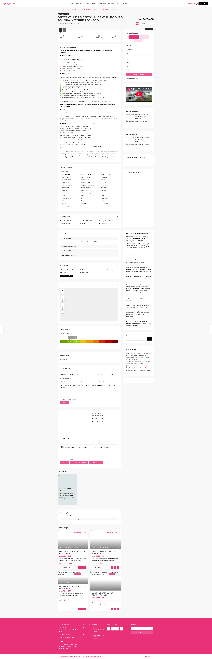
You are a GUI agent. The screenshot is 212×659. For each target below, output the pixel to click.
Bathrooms (130, 53)
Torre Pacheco (74, 23)
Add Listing (203, 4)
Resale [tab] (144, 37)
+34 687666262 (189, 4)
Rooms (129, 45)
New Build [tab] (134, 37)
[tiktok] (113, 628)
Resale (87, 4)
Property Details (65, 217)
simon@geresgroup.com (101, 421)
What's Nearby (65, 355)
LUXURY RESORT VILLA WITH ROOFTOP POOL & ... (103, 594)
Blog (118, 4)
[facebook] (108, 628)
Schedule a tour (65, 368)
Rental (94, 4)
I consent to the (69, 399)
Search (128, 335)
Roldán (62, 547)
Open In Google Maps (66, 275)
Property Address (65, 266)
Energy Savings (65, 329)
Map (61, 285)
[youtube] (117, 628)
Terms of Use (149, 656)
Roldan (67, 547)
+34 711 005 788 (98, 418)
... (72, 499)
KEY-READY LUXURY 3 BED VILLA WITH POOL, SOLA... (72, 553)
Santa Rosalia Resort (99, 589)
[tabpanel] (139, 61)
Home (72, 4)
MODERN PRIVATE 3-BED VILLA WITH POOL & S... (104, 553)
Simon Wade (96, 413)
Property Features (66, 167)
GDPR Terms (73, 399)
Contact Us (125, 4)
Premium (111, 4)
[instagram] (121, 628)
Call (79, 463)
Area (128, 62)
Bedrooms (130, 49)
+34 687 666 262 (65, 634)
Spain (113, 270)
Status (129, 66)
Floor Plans (63, 233)
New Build (79, 4)
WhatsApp (96, 463)
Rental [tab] (138, 40)
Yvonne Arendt (65, 488)
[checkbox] (60, 399)
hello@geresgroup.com (67, 637)
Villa (63, 9)
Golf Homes (102, 4)
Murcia (109, 270)
